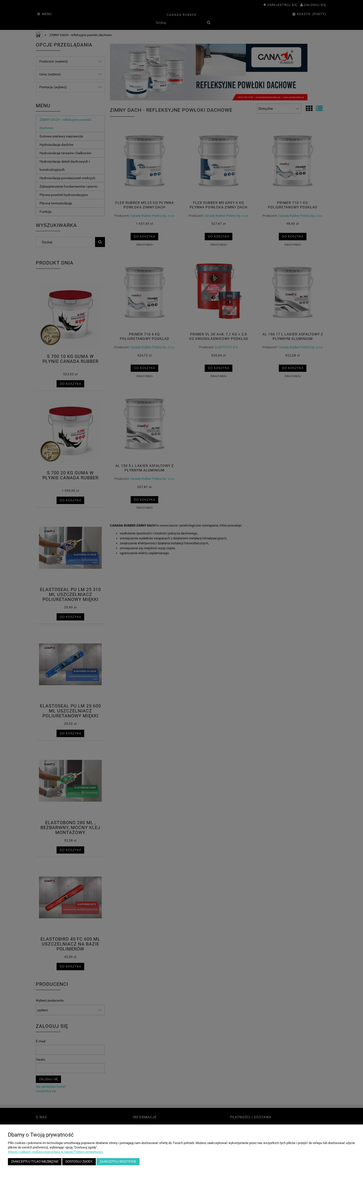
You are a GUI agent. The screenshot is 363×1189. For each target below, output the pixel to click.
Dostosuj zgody (79, 1161)
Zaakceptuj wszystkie (118, 1161)
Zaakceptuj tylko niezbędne (35, 1161)
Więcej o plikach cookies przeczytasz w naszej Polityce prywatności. (55, 1152)
